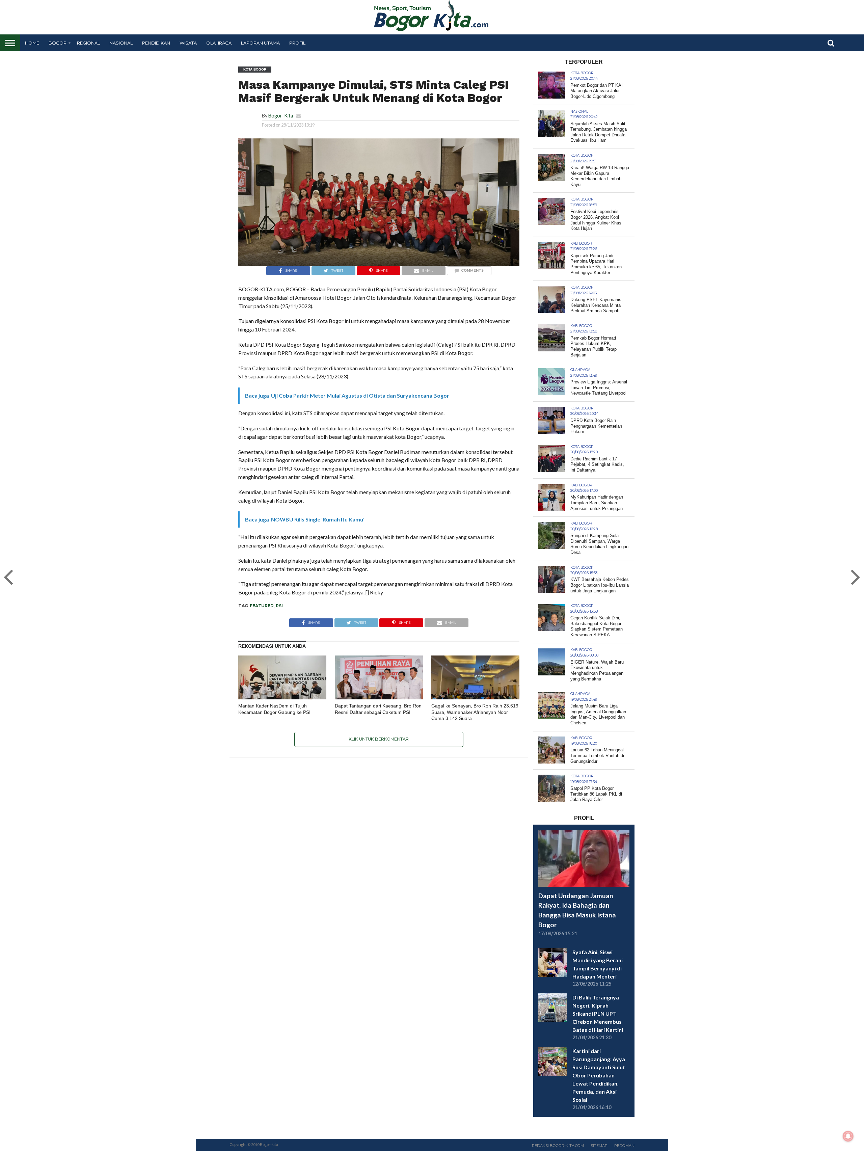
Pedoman (624, 1145)
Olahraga (219, 43)
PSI (279, 605)
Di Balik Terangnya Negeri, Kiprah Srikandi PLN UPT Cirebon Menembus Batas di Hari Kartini (597, 1013)
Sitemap (599, 1145)
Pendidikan (156, 43)
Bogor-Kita (280, 115)
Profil (297, 43)
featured (262, 605)
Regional (88, 43)
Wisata (188, 43)
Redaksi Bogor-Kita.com (558, 1145)
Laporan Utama (260, 43)
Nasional (121, 43)
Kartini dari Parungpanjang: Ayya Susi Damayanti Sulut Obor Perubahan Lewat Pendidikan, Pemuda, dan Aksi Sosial (598, 1075)
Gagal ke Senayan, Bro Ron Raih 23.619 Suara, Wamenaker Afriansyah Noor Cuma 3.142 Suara (474, 712)
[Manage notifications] (848, 1136)
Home (32, 43)
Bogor (57, 43)
